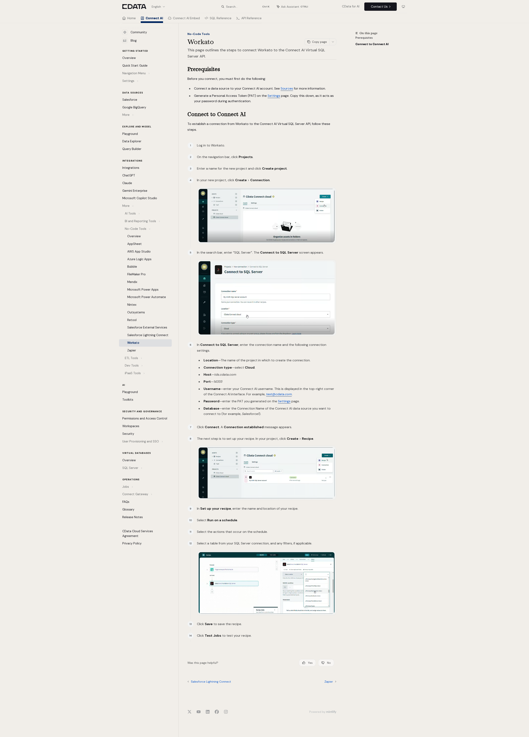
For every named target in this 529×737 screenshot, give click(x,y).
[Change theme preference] (403, 6)
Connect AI (154, 18)
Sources (287, 88)
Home (131, 18)
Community (139, 32)
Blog (134, 40)
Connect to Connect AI (372, 44)
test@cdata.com (279, 394)
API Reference (251, 18)
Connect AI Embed (186, 18)
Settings (274, 95)
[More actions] (332, 41)
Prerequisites (364, 38)
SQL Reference (220, 18)
